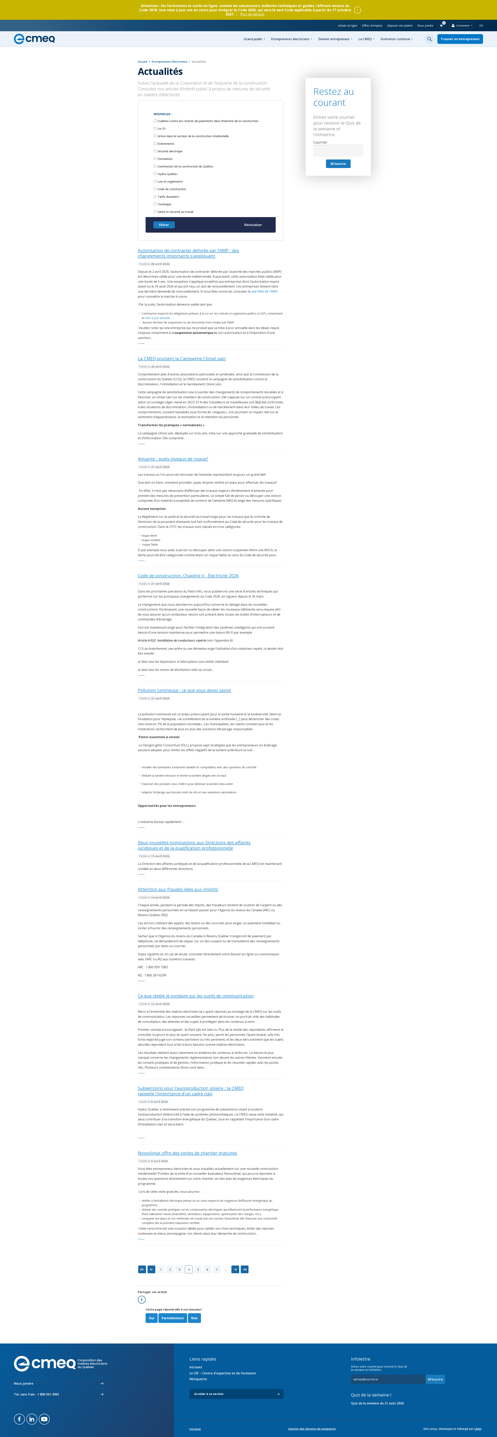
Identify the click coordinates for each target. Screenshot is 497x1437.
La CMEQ (365, 39)
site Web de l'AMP (264, 291)
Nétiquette (198, 1379)
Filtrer (164, 225)
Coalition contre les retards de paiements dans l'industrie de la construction (207, 120)
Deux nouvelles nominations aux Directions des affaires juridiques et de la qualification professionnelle (194, 845)
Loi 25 (161, 128)
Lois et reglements (170, 181)
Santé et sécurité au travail (175, 211)
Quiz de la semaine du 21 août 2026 (377, 1403)
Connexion (463, 25)
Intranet (195, 1367)
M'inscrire (338, 164)
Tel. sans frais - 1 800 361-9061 (36, 1394)
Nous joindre (425, 25)
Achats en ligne (347, 25)
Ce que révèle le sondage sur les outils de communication (196, 996)
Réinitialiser (253, 225)
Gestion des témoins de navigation (312, 1428)
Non (194, 1318)
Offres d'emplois (372, 25)
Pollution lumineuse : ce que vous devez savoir (184, 690)
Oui (151, 1318)
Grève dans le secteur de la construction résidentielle (193, 136)
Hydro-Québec (167, 173)
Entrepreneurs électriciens (290, 39)
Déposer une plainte (400, 25)
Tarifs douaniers (168, 196)
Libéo (477, 1429)
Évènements (165, 143)
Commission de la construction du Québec (185, 166)
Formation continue (395, 39)
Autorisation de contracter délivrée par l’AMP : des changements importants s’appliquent (188, 253)
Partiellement (173, 1318)
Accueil (142, 61)
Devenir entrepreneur (334, 39)
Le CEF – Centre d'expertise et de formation (222, 1373)
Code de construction (171, 189)
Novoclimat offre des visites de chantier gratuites (187, 1153)
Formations (165, 158)
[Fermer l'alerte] (357, 10)
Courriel (320, 142)
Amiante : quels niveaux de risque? (173, 459)
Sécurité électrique (169, 151)
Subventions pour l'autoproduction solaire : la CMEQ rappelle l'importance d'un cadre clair (191, 1090)
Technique (164, 204)
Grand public (253, 39)
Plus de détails (252, 14)
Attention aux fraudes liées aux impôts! (178, 889)
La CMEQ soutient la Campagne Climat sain (182, 358)
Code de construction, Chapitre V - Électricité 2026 (188, 575)
